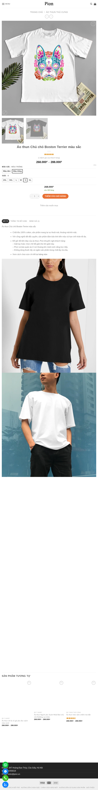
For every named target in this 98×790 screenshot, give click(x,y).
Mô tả (5, 221)
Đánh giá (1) (34, 221)
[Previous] (7, 68)
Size (4, 176)
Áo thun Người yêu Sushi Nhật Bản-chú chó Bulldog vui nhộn (49, 749)
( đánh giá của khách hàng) (49, 158)
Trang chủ (36, 12)
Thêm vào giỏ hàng (55, 196)
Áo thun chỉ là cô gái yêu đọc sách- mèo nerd (15, 749)
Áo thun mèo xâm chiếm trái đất (78, 748)
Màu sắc (6, 167)
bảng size (43, 254)
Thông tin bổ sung (18, 221)
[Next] (91, 68)
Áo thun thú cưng (57, 12)
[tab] (5, 221)
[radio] (6, 171)
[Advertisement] (49, 772)
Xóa (94, 165)
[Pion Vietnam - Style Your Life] (49, 3)
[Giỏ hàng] (95, 4)
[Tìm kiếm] (91, 4)
